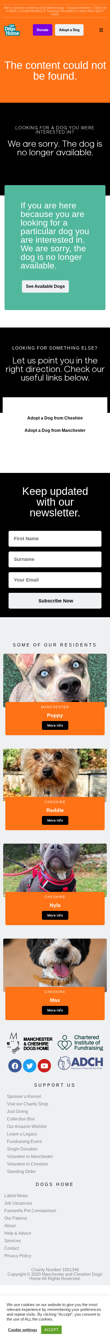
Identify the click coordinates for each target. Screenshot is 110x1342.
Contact (11, 1248)
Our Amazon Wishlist (26, 1126)
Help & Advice (17, 1233)
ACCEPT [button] (51, 1330)
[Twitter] (29, 1065)
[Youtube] (44, 1065)
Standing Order (21, 1171)
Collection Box (21, 1119)
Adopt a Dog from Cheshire (55, 418)
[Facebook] (15, 1065)
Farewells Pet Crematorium (30, 1210)
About (9, 1225)
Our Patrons (15, 1218)
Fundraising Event (24, 1141)
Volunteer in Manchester (30, 1156)
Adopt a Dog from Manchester (55, 430)
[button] (101, 30)
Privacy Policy (17, 1255)
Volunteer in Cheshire (27, 1164)
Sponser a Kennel (24, 1096)
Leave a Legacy (22, 1134)
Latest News (16, 1195)
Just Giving (17, 1111)
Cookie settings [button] (22, 1330)
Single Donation (22, 1149)
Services (12, 1240)
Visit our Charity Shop (27, 1104)
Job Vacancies (18, 1203)
